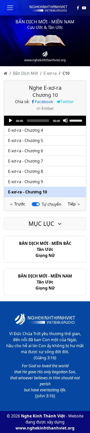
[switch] (36, 204)
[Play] (10, 120)
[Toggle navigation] (10, 8)
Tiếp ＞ (74, 204)
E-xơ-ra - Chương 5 (25, 140)
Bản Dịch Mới (25, 73)
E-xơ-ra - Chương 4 (25, 130)
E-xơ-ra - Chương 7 (25, 161)
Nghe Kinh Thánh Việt (43, 416)
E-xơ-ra (50, 73)
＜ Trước (17, 204)
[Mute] (65, 120)
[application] (45, 121)
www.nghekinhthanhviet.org (45, 428)
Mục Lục (42, 224)
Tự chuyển (51, 204)
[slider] (77, 120)
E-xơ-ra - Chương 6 (25, 151)
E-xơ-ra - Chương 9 (25, 181)
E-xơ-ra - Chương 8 (25, 171)
